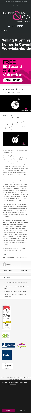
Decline (22, 410)
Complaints (19, 379)
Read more (13, 384)
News (21, 117)
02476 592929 (17, 26)
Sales (24, 117)
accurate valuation (9, 257)
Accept (8, 410)
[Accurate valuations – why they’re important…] (15, 103)
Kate (10, 264)
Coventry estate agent (21, 257)
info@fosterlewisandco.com (19, 1)
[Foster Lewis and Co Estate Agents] (15, 17)
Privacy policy (12, 379)
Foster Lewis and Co (14, 117)
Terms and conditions (25, 377)
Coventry (6, 117)
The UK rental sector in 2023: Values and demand (15, 291)
